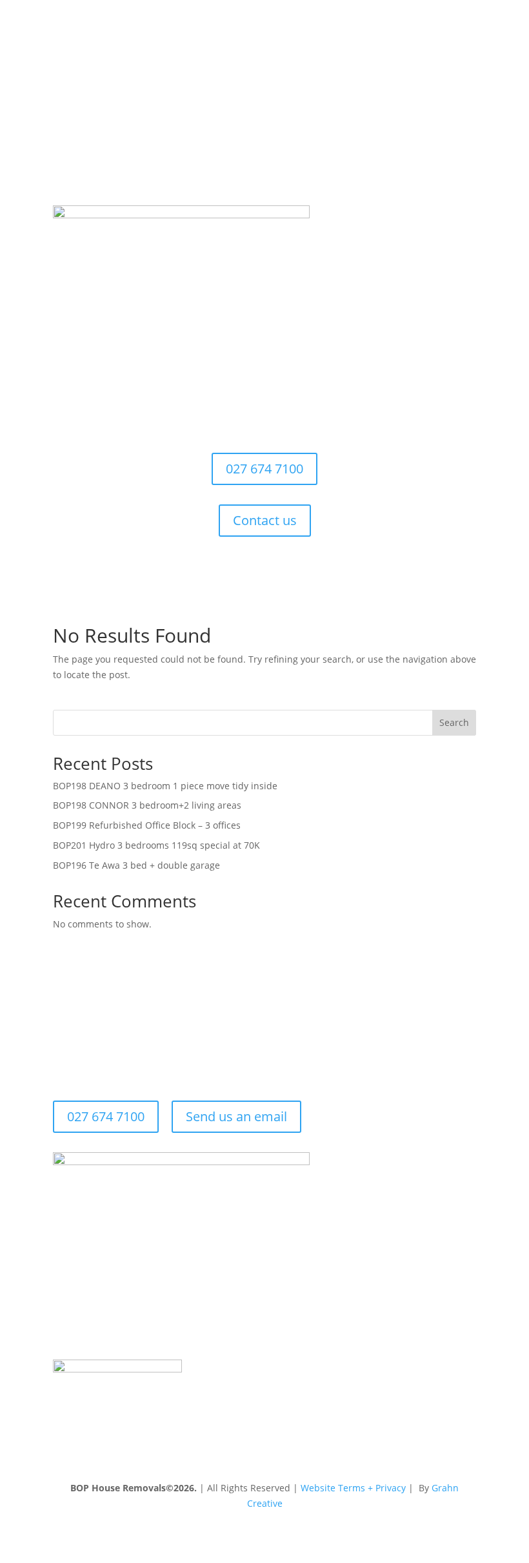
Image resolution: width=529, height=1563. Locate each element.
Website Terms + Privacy (353, 1488)
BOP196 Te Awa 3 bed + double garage (136, 865)
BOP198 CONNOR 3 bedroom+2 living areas (147, 805)
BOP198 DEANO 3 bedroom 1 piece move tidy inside (165, 786)
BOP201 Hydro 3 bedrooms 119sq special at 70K (156, 845)
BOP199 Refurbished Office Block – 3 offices (147, 825)
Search (454, 722)
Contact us (265, 520)
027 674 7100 (264, 468)
